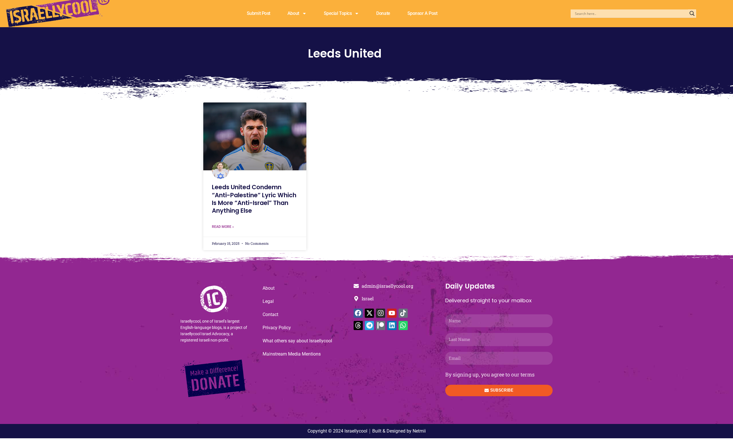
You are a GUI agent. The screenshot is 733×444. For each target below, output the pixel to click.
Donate (383, 13)
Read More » (223, 227)
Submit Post (258, 13)
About (293, 13)
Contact (270, 314)
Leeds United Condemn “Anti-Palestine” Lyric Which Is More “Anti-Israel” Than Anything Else (254, 199)
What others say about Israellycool (297, 341)
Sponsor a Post (422, 13)
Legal (268, 301)
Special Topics (338, 13)
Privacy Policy (277, 327)
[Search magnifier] (692, 13)
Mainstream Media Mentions (292, 354)
